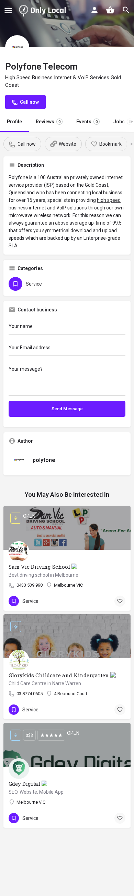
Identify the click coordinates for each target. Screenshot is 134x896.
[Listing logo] (17, 47)
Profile (14, 121)
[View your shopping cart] (110, 10)
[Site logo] (43, 10)
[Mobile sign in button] (94, 10)
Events (87, 121)
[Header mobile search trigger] (126, 10)
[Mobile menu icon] (8, 10)
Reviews (48, 121)
